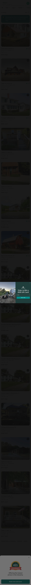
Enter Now (23, 297)
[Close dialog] (30, 282)
